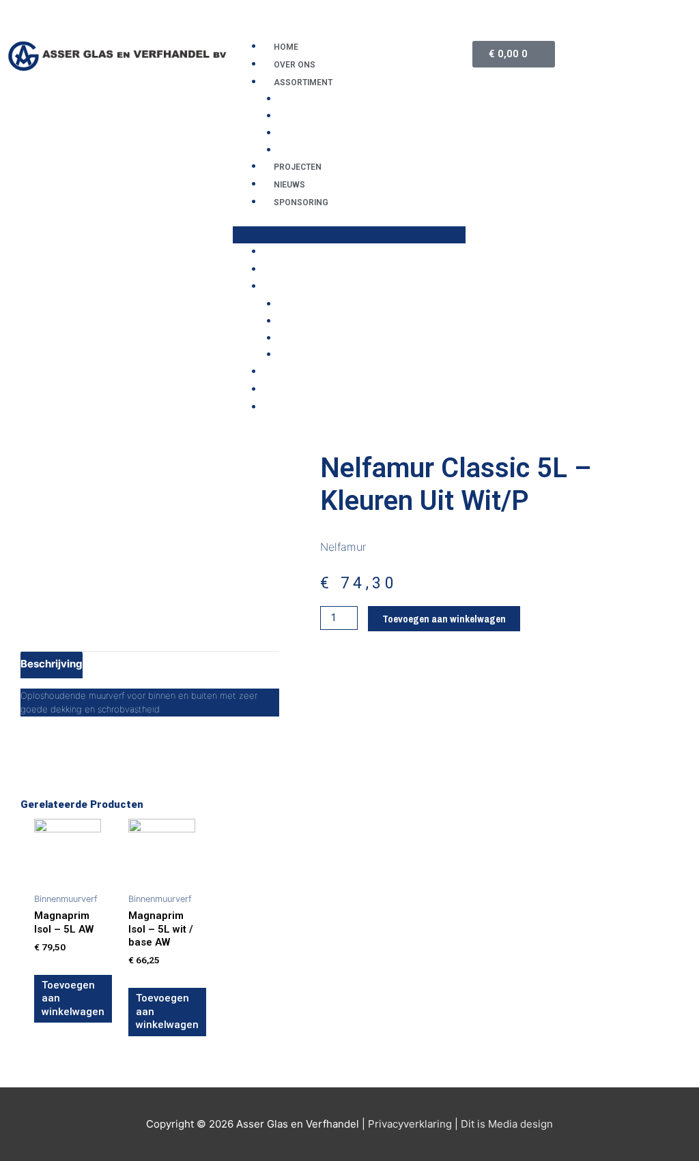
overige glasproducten (344, 116)
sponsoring (301, 202)
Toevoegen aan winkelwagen (444, 619)
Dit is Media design (507, 1123)
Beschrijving (51, 663)
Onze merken (314, 150)
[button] (349, 234)
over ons (294, 65)
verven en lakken (326, 133)
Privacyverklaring (410, 1123)
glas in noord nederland (348, 99)
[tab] (51, 664)
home (286, 47)
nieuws (289, 185)
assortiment (303, 82)
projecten (298, 167)
